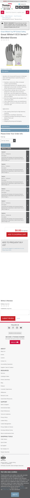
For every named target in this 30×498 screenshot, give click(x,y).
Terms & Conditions (6, 414)
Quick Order (4, 442)
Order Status (4, 439)
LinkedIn (9, 327)
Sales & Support (5, 404)
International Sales (5, 408)
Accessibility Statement (6, 364)
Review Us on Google (15, 333)
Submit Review (8, 318)
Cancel (18, 318)
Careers (3, 358)
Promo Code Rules (5, 379)
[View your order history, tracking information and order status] (16, 7)
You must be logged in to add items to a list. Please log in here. (13, 249)
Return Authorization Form (7, 433)
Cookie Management (6, 424)
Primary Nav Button (2, 12)
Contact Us (23, 4)
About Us (3, 351)
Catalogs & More (5, 376)
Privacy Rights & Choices (7, 427)
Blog (2, 383)
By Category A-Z (5, 449)
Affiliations (3, 392)
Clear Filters (5, 145)
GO (27, 12)
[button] (27, 156)
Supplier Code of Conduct (7, 367)
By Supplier (3, 445)
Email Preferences (5, 411)
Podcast (3, 386)
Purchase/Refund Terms (7, 430)
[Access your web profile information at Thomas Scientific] (20, 7)
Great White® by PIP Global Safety (13, 32)
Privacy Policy (4, 417)
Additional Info (6, 130)
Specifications (6, 126)
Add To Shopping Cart (17, 234)
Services (3, 373)
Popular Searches (5, 452)
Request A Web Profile (6, 69)
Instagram (17, 327)
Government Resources (6, 399)
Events (2, 354)
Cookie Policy (4, 420)
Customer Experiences (6, 389)
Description (5, 71)
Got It (15, 495)
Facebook (13, 327)
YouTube (21, 327)
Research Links (4, 395)
